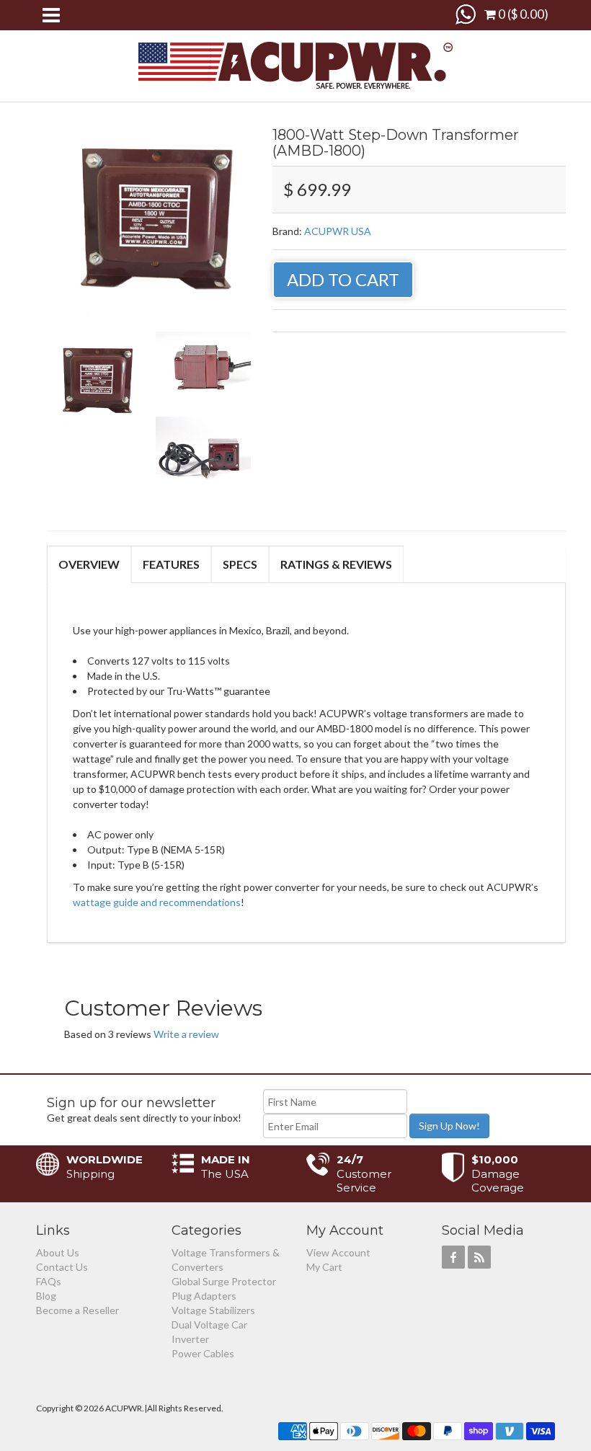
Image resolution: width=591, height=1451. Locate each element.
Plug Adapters (204, 1296)
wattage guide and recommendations (157, 902)
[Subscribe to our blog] (479, 1257)
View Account (338, 1252)
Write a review (186, 1034)
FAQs (48, 1281)
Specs (240, 564)
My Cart (324, 1267)
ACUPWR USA (337, 231)
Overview (89, 564)
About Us (57, 1252)
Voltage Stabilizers (213, 1310)
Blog (46, 1296)
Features (171, 564)
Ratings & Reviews (336, 564)
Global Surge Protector (224, 1281)
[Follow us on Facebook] (453, 1257)
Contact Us (62, 1267)
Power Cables (203, 1353)
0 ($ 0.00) (522, 14)
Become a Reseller (77, 1310)
